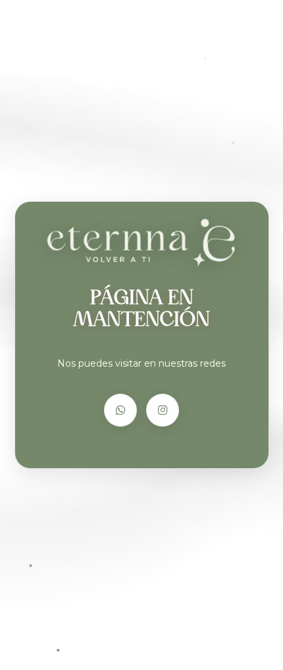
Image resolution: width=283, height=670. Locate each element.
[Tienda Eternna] (142, 242)
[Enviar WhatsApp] (120, 410)
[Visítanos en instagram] (162, 410)
